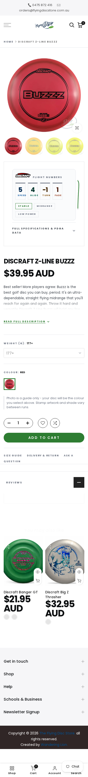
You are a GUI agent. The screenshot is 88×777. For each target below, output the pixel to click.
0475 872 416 (42, 5)
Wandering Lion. (54, 744)
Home (8, 42)
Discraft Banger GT (21, 592)
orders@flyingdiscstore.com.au (44, 10)
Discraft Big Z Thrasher (57, 595)
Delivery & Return (43, 455)
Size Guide (13, 455)
